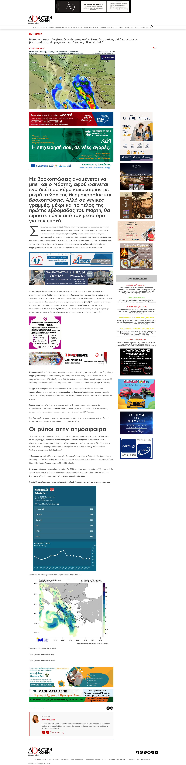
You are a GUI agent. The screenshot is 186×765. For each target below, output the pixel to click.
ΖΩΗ (136, 27)
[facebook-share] (108, 708)
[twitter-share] (111, 708)
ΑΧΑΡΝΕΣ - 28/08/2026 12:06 (136, 285)
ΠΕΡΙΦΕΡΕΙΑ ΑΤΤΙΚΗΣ (91, 27)
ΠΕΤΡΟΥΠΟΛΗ (78, 27)
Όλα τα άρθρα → (57, 732)
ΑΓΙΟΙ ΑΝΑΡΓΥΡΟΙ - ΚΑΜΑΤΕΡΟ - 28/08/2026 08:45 (136, 318)
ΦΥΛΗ (43, 27)
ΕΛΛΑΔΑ (103, 27)
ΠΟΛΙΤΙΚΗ (110, 27)
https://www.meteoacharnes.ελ (42, 660)
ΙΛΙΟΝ (70, 27)
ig (47, 732)
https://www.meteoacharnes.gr (42, 654)
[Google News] (156, 752)
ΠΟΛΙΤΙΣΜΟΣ (119, 27)
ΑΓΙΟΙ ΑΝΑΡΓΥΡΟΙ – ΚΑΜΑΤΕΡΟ (56, 27)
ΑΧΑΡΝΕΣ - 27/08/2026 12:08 (136, 339)
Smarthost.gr (46, 763)
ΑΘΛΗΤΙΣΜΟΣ (129, 27)
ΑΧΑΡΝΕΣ (36, 27)
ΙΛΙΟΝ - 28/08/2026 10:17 (136, 297)
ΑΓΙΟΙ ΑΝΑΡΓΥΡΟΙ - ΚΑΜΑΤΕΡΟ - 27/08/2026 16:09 (136, 328)
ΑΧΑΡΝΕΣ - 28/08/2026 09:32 (136, 307)
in (43, 732)
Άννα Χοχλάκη (48, 720)
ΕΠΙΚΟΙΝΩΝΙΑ (144, 27)
